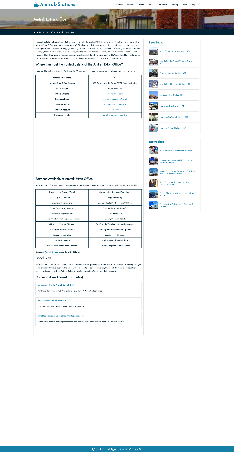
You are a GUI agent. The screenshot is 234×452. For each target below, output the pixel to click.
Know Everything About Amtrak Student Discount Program (176, 183)
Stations (119, 4)
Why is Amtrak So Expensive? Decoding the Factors (177, 205)
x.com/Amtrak (115, 109)
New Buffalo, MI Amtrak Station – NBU (175, 84)
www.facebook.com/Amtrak (115, 99)
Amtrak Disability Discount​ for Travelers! (176, 150)
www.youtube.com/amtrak (115, 104)
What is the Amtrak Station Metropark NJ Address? (177, 194)
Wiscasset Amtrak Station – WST (173, 73)
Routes (130, 4)
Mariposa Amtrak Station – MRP (173, 128)
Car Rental (162, 4)
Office (151, 4)
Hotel (185, 4)
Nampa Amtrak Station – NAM (172, 95)
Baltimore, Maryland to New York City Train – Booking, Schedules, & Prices (178, 172)
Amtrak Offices (51, 252)
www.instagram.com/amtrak (115, 115)
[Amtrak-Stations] (54, 4)
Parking (174, 4)
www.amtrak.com (115, 93)
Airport (140, 4)
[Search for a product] (199, 4)
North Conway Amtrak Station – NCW (175, 51)
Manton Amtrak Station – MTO (172, 106)
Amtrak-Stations (41, 32)
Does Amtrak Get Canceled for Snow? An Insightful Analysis (176, 161)
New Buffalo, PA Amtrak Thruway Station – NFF (177, 62)
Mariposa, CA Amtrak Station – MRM (174, 117)
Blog (193, 4)
